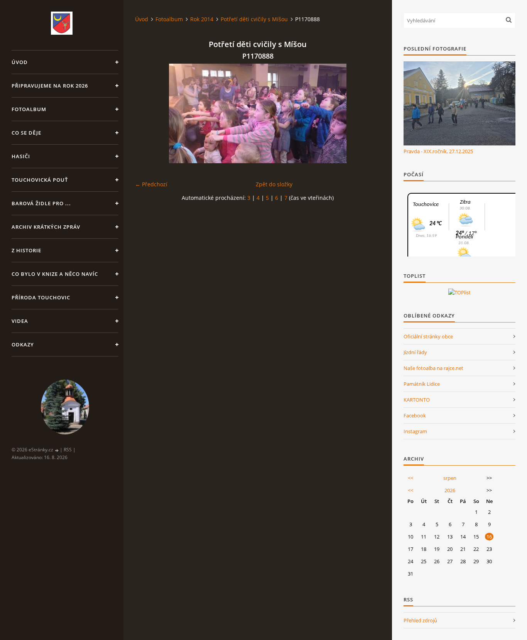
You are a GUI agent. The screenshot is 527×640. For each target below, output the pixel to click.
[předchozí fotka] (147, 113)
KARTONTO (417, 399)
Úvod (20, 62)
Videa (20, 320)
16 (489, 536)
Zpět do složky (274, 184)
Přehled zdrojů (420, 620)
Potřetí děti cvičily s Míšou (254, 19)
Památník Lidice (422, 383)
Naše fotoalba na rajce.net (433, 368)
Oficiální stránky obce (428, 336)
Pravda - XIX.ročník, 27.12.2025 (438, 151)
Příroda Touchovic (41, 297)
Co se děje (26, 132)
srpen (449, 478)
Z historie (26, 250)
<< (410, 478)
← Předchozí (151, 184)
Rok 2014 (201, 19)
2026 (449, 490)
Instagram (415, 431)
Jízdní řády (415, 352)
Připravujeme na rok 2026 (50, 85)
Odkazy (23, 344)
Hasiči (21, 156)
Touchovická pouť (40, 179)
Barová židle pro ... (41, 203)
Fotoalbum (29, 109)
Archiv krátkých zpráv (46, 226)
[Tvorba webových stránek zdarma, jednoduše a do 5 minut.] (57, 450)
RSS (68, 449)
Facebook (415, 415)
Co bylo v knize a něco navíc (55, 273)
